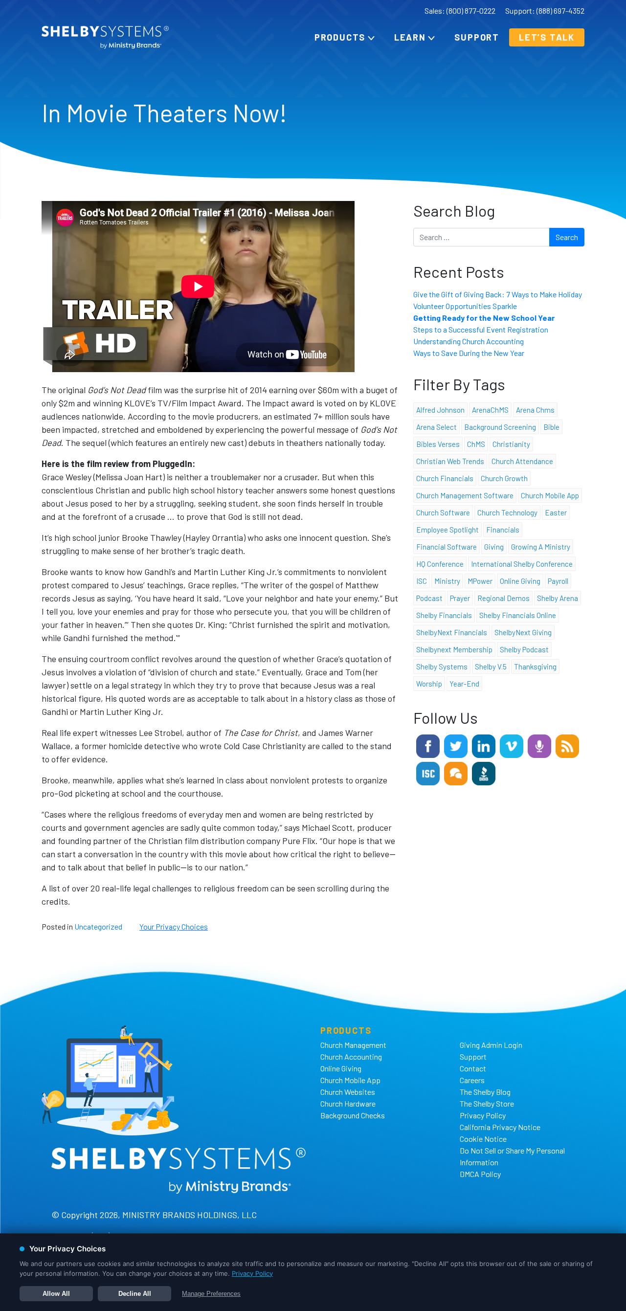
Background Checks (352, 1115)
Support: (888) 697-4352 (544, 10)
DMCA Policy (480, 1173)
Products (339, 37)
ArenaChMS (490, 409)
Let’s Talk (547, 37)
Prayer (460, 598)
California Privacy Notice (500, 1127)
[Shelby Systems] (105, 37)
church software (443, 512)
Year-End (464, 683)
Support (476, 37)
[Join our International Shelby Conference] (428, 772)
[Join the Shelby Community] (456, 772)
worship (429, 683)
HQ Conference (440, 563)
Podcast (429, 598)
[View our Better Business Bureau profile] (483, 772)
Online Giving (340, 1068)
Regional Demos (503, 598)
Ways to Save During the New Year (468, 352)
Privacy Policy (483, 1115)
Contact (473, 1068)
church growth (504, 478)
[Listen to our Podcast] (539, 745)
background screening (500, 426)
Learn (410, 37)
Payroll (558, 581)
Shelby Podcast (524, 649)
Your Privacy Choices (173, 926)
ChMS (476, 444)
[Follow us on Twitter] (456, 745)
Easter (556, 512)
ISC (421, 581)
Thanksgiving (535, 666)
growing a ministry (540, 546)
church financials (444, 478)
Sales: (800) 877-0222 (460, 10)
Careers (472, 1080)
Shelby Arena (557, 598)
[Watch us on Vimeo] (511, 745)
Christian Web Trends (450, 461)
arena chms (535, 409)
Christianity (511, 444)
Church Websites (347, 1091)
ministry (447, 581)
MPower (480, 581)
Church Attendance (522, 461)
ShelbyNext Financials (451, 632)
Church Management (353, 1044)
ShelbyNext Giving (523, 632)
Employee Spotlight (447, 529)
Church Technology (507, 512)
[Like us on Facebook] (428, 745)
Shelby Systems (442, 666)
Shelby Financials (444, 615)
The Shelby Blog (485, 1091)
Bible (551, 426)
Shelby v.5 (491, 666)
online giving (520, 581)
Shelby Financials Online (517, 615)
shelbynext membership (454, 649)
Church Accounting (351, 1056)
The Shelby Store (487, 1103)
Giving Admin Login (491, 1044)
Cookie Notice (483, 1138)
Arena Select (436, 426)
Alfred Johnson (440, 409)
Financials (502, 529)
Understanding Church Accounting (468, 341)
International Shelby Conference (522, 563)
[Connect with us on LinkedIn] (483, 745)
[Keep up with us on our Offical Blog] (567, 745)
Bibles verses (438, 444)
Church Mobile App (550, 495)
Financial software (446, 546)
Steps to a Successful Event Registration (480, 329)
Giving (494, 546)
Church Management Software (465, 495)
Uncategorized (98, 926)
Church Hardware (348, 1103)
